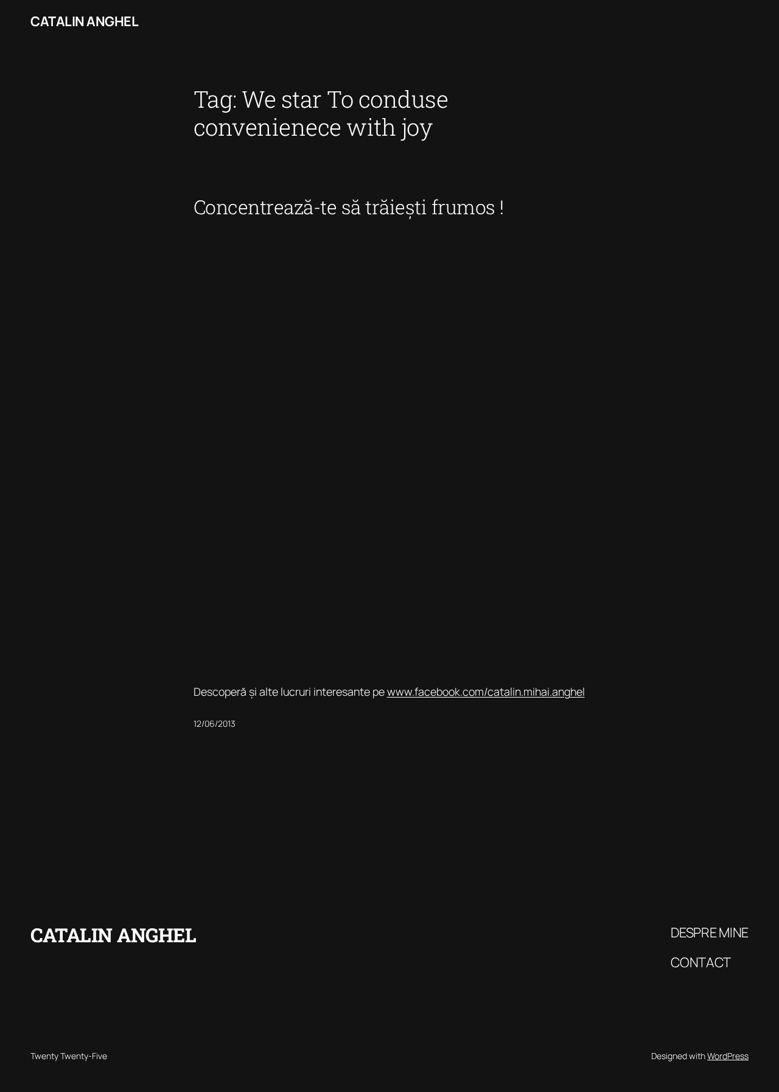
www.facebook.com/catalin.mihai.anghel (486, 691)
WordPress (728, 1056)
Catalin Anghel (84, 21)
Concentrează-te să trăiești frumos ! (349, 207)
